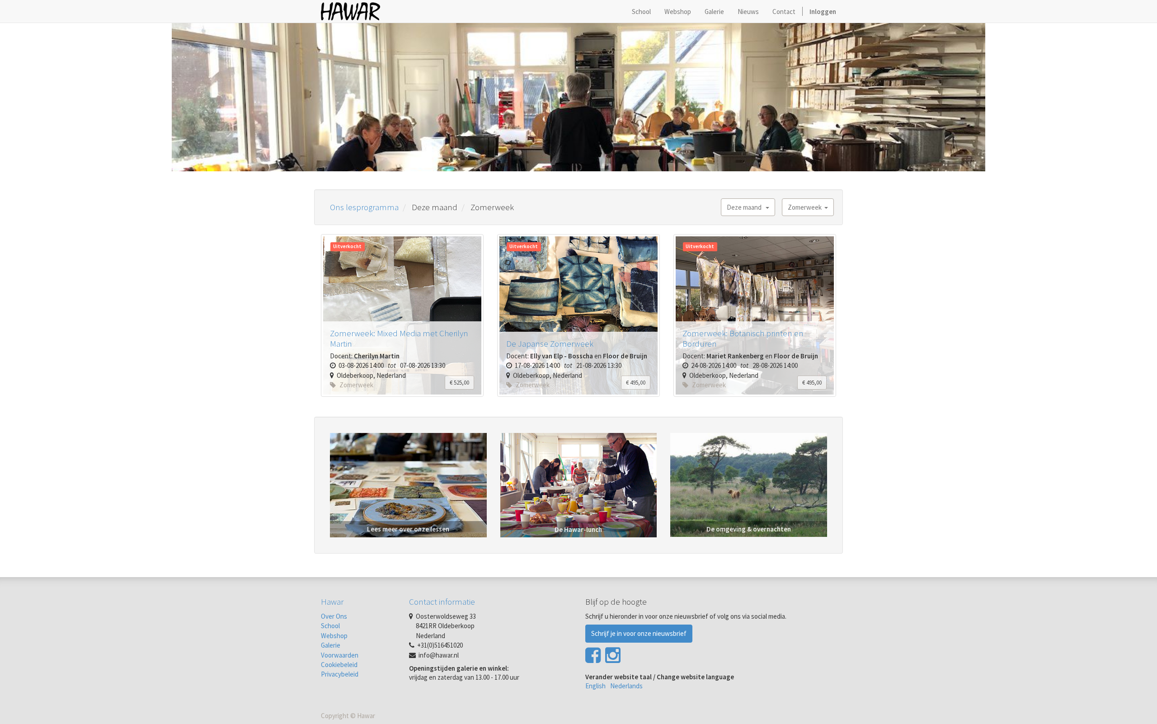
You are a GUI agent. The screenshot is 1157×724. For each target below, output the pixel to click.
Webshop (334, 635)
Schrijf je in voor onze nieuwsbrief (639, 633)
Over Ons (334, 616)
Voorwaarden (339, 655)
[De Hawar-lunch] (578, 484)
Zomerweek (806, 207)
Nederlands (626, 686)
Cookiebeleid (339, 664)
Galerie (330, 645)
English (595, 686)
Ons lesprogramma (364, 207)
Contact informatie (442, 601)
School (330, 625)
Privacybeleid (339, 674)
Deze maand (746, 207)
